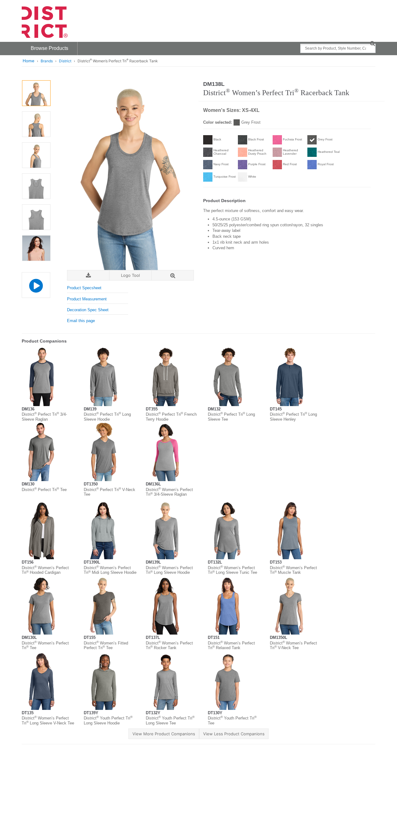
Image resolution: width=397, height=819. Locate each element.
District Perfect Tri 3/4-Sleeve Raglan (44, 417)
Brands (47, 61)
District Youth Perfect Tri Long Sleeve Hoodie (108, 720)
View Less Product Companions (234, 733)
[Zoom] (172, 275)
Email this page (81, 320)
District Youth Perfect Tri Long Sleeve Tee (170, 720)
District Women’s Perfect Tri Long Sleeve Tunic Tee (232, 570)
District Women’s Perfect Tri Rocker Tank (169, 645)
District (65, 61)
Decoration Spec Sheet (88, 310)
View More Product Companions (163, 733)
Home (28, 60)
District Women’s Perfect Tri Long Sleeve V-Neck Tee (48, 720)
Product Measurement (87, 299)
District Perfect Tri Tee (44, 489)
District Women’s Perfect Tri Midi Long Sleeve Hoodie (110, 570)
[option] (36, 93)
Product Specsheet (84, 288)
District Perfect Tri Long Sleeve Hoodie (107, 417)
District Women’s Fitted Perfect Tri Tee (106, 645)
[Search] (372, 43)
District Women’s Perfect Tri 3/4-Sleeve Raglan (169, 492)
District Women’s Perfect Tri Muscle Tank (293, 570)
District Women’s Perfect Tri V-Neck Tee (293, 645)
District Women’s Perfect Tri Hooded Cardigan (45, 570)
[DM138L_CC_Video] (36, 285)
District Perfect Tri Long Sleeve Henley (293, 417)
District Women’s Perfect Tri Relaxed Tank (231, 645)
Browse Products (49, 48)
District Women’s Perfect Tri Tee (45, 645)
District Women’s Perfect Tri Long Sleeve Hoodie (169, 570)
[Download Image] (88, 275)
